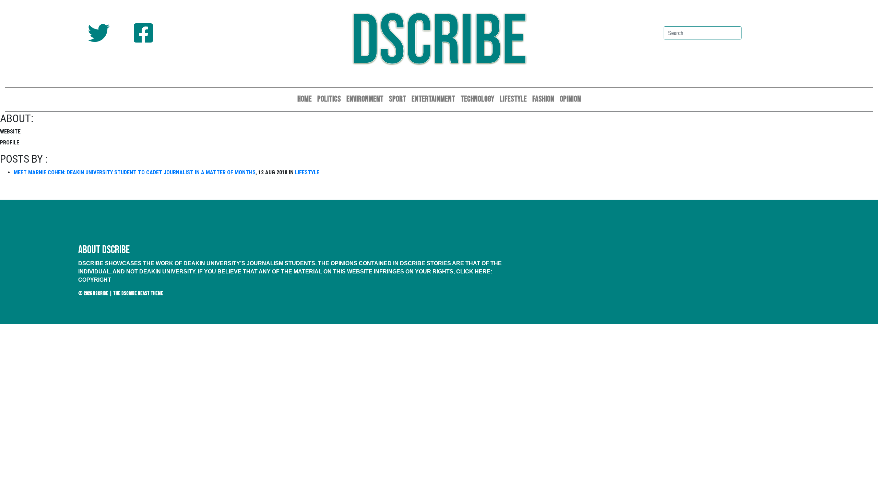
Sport (397, 99)
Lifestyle (513, 99)
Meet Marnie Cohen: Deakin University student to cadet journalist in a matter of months (135, 172)
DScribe (439, 42)
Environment (364, 99)
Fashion (543, 99)
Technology (477, 99)
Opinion (570, 99)
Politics (329, 99)
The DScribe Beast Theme (138, 293)
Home (304, 99)
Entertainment (433, 99)
